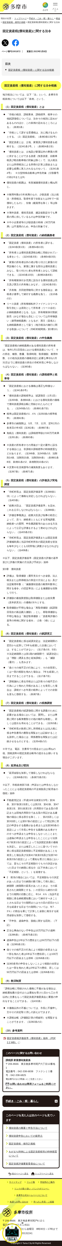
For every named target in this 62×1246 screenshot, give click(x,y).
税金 (58, 18)
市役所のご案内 (47, 1182)
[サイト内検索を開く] (45, 5)
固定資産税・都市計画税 (14, 22)
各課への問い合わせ (19, 1202)
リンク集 (31, 1182)
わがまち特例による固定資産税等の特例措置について (33, 1153)
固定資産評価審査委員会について (27, 1163)
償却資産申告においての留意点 (26, 1136)
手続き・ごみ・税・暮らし (41, 18)
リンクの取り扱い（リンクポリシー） (31, 1188)
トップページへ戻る (44, 1173)
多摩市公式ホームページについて (31, 1195)
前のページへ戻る (20, 1173)
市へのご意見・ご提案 (43, 1202)
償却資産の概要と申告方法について (28, 1128)
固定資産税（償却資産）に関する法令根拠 (31, 70)
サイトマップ (15, 1182)
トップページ (20, 18)
